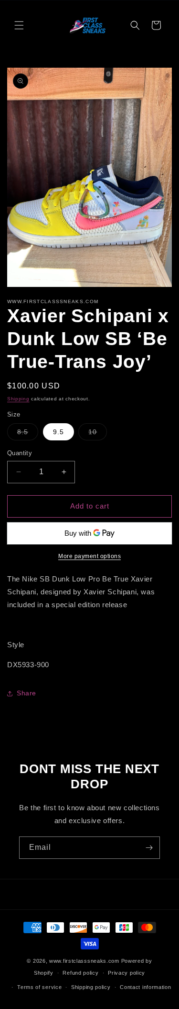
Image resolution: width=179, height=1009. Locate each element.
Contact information (145, 987)
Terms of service (39, 987)
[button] (19, 25)
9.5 (58, 432)
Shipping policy (91, 987)
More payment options (89, 556)
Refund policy (80, 973)
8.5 (27, 434)
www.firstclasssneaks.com (84, 961)
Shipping (18, 398)
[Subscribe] (148, 847)
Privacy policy (126, 973)
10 (97, 434)
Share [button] (26, 693)
